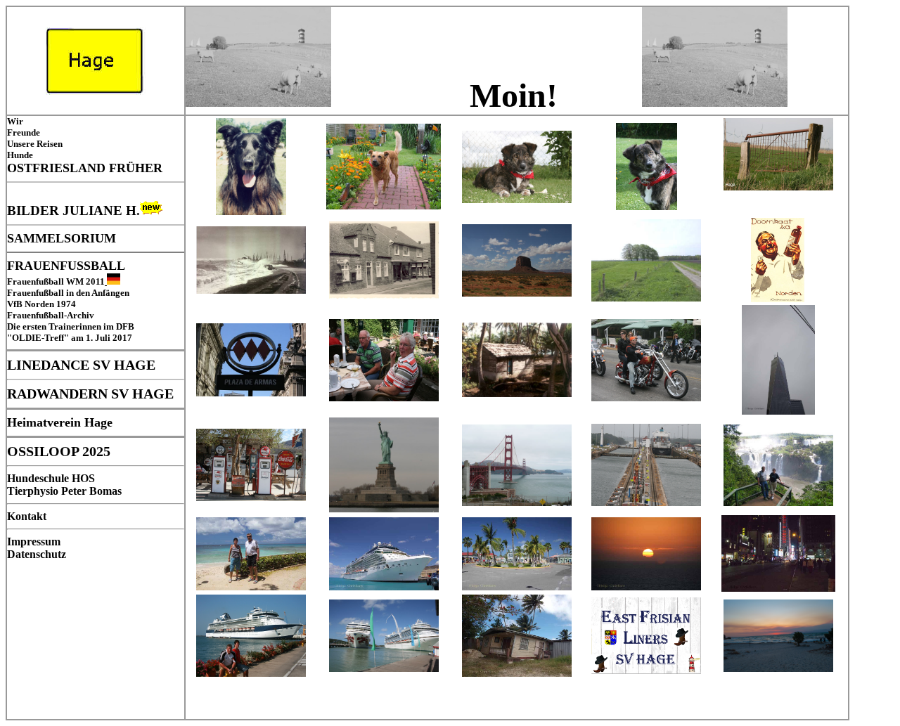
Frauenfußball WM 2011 (56, 281)
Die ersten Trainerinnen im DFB (70, 326)
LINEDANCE (48, 364)
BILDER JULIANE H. (73, 210)
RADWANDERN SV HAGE (90, 393)
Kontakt (26, 516)
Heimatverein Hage (59, 422)
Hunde (20, 155)
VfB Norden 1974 (41, 304)
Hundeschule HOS (51, 478)
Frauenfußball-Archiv (50, 315)
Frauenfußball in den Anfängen (68, 292)
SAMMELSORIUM (61, 238)
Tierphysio (32, 491)
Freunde (23, 132)
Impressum (33, 541)
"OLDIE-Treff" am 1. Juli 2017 (69, 337)
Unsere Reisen (35, 143)
